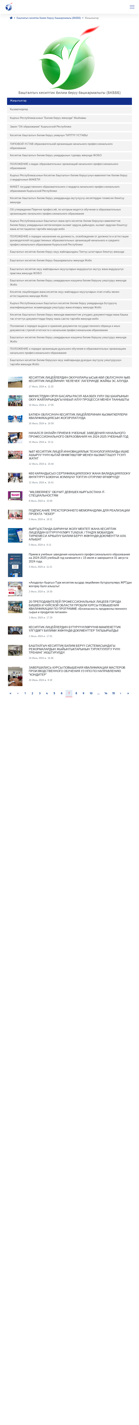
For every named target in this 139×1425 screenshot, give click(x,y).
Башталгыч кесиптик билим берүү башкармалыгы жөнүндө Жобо (51, 260)
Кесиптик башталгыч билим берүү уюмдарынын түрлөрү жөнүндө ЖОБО (56, 155)
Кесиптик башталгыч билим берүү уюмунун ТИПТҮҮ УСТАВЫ (49, 135)
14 (105, 693)
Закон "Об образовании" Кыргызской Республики (40, 126)
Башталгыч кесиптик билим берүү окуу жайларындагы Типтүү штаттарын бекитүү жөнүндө (67, 251)
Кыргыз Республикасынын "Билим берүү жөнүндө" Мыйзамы (48, 117)
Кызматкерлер (19, 109)
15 (113, 693)
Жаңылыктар (18, 100)
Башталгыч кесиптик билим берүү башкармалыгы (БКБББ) (49, 18)
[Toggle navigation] (132, 6)
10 (91, 693)
